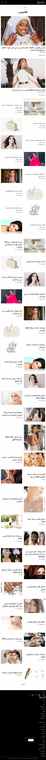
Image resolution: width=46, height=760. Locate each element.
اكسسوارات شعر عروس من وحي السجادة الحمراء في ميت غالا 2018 (35, 554)
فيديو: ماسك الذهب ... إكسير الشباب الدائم (12, 458)
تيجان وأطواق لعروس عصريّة (12, 672)
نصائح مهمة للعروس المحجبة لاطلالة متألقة (35, 397)
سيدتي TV (43, 755)
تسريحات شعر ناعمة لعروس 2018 (12, 537)
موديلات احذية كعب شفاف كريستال (14, 208)
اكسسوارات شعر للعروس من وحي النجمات (35, 174)
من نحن (43, 740)
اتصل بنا (43, 742)
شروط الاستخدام (42, 744)
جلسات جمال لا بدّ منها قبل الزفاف (35, 655)
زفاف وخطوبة (42, 718)
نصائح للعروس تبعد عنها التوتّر (36, 520)
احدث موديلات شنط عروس (39, 123)
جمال (44, 704)
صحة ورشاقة (42, 707)
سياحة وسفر (42, 727)
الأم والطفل (43, 716)
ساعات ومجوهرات (41, 722)
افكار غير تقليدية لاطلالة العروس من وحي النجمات (28, 90)
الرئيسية (25, 7)
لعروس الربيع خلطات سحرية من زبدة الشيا (35, 140)
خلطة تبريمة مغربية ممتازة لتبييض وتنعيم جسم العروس (11, 414)
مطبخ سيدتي (42, 753)
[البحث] (5, 2)
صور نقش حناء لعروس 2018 (12, 638)
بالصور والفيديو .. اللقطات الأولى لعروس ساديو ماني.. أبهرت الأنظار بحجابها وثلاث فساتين (23, 49)
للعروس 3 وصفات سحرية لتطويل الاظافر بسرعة (36, 475)
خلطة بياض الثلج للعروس (36, 621)
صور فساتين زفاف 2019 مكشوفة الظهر (13, 438)
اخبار (44, 724)
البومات (43, 736)
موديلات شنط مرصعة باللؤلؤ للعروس (13, 191)
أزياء (44, 702)
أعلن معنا (43, 747)
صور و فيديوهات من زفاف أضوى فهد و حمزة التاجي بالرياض (13, 245)
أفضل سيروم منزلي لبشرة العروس (37, 225)
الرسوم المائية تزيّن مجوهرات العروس (12, 500)
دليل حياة (43, 709)
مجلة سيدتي (43, 751)
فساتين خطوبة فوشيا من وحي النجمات (13, 157)
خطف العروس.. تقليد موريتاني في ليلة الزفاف (11, 571)
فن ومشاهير (43, 713)
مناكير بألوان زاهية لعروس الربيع (36, 588)
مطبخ (44, 711)
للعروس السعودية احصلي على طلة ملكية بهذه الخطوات (12, 605)
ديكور (44, 731)
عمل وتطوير (43, 729)
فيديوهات (43, 734)
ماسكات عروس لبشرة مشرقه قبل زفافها (12, 380)
